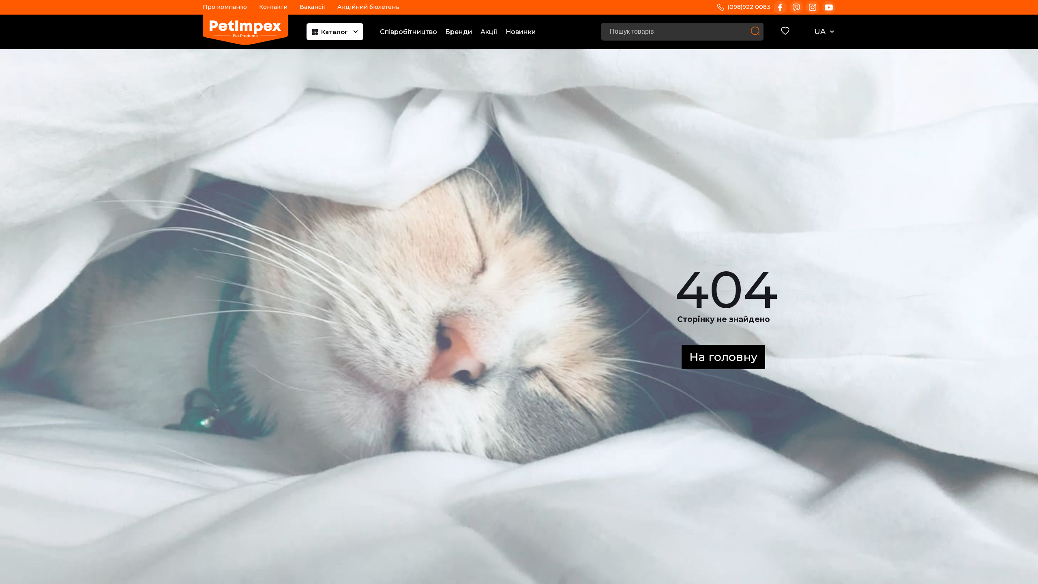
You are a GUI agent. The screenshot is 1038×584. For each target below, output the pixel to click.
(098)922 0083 (748, 7)
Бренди (458, 32)
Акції (489, 32)
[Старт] (755, 32)
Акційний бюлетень (368, 7)
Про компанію (225, 7)
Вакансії (312, 7)
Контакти (273, 7)
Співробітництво (408, 32)
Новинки (521, 32)
